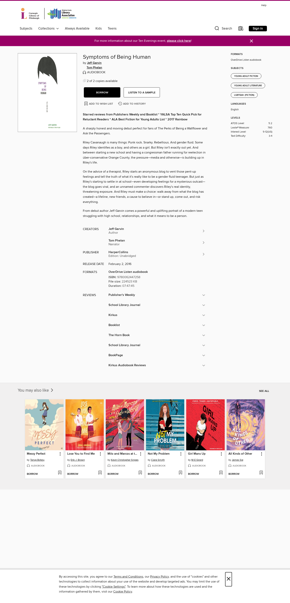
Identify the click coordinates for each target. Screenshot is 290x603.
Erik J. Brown (78, 460)
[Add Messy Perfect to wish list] (59, 473)
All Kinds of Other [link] (240, 454)
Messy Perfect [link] (36, 454)
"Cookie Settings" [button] (113, 587)
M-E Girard (197, 460)
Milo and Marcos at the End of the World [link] (123, 454)
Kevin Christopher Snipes (124, 460)
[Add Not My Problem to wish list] (180, 473)
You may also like (34, 390)
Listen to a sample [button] (141, 92)
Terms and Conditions (128, 577)
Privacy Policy (159, 577)
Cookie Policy (122, 592)
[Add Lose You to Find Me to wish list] (99, 473)
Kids (98, 28)
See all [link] (264, 391)
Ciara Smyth (158, 460)
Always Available (77, 28)
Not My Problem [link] (158, 454)
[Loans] (241, 29)
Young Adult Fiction (246, 76)
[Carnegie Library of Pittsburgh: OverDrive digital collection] (48, 13)
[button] (223, 29)
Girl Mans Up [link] (197, 454)
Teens (112, 28)
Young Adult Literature (248, 85)
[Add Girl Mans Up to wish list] (220, 473)
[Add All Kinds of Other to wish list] (261, 473)
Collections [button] (47, 28)
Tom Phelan (94, 68)
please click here (179, 41)
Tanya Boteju (37, 460)
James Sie (237, 460)
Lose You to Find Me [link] (81, 454)
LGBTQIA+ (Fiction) (244, 95)
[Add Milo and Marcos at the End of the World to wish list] (140, 473)
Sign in (258, 28)
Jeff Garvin (94, 63)
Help (263, 5)
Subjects (26, 28)
